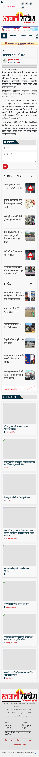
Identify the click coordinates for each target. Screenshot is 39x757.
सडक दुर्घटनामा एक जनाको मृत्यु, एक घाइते (13, 186)
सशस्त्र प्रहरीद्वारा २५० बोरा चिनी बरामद (12, 325)
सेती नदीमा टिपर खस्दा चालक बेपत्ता (13, 253)
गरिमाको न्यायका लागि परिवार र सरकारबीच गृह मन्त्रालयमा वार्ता (13, 270)
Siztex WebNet (34, 754)
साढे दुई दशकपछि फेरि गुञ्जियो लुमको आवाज (13, 218)
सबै (31, 176)
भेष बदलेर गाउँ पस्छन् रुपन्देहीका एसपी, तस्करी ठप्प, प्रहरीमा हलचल (14, 296)
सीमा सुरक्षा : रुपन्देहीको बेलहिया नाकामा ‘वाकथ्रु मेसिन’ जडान (13, 375)
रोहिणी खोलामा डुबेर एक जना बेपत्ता (14, 341)
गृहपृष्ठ (14, 35)
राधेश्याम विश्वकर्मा (14, 61)
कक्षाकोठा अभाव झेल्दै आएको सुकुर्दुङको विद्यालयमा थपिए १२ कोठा (13, 237)
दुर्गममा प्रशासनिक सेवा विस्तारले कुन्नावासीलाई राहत (13, 203)
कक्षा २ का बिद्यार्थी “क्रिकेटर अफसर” (11, 310)
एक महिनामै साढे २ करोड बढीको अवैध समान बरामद (14, 358)
